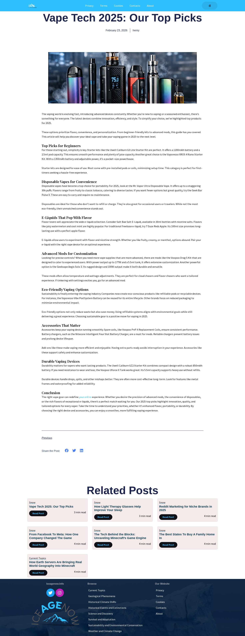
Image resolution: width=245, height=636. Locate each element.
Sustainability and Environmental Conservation (115, 625)
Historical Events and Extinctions (107, 607)
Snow (32, 502)
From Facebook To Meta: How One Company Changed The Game (53, 536)
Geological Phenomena (101, 596)
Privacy (89, 5)
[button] (67, 451)
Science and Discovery (100, 613)
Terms (103, 5)
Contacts (135, 5)
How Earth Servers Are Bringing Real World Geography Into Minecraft (55, 563)
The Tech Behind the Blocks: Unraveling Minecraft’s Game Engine (120, 536)
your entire (85, 397)
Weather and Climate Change (105, 631)
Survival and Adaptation (101, 619)
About (150, 5)
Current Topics (37, 558)
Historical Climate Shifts (102, 602)
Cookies (118, 5)
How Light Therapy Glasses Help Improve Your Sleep (117, 508)
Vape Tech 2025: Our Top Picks (51, 506)
